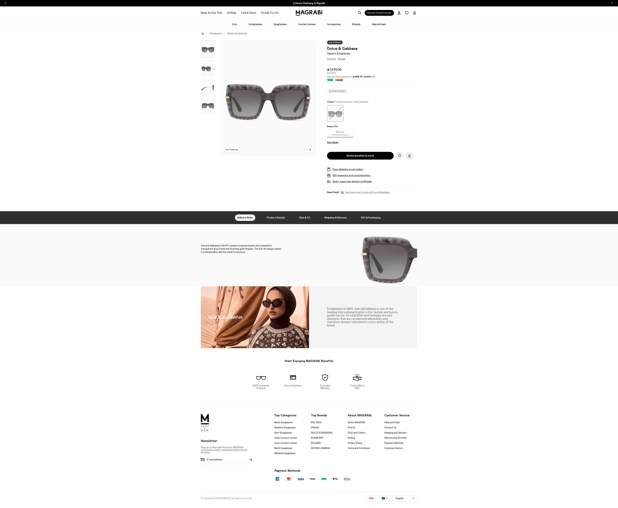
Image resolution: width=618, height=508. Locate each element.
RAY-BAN (316, 422)
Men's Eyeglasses (283, 448)
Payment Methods (393, 443)
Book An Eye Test (211, 12)
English (399, 498)
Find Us (351, 427)
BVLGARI (316, 443)
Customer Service (393, 448)
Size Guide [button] (332, 142)
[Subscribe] (250, 459)
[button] (335, 113)
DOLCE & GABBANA (321, 432)
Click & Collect (339, 91)
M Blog (231, 12)
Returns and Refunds (395, 438)
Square (341, 59)
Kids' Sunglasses (283, 432)
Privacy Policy (355, 443)
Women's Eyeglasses (284, 453)
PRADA (315, 427)
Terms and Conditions (359, 448)
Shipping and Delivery (395, 432)
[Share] (409, 156)
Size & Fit (304, 217)
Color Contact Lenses (285, 443)
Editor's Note (245, 217)
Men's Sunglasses (283, 422)
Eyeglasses (280, 24)
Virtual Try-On (269, 12)
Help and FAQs (392, 422)
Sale (234, 24)
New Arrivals (379, 24)
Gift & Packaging (371, 217)
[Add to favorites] (400, 156)
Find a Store (248, 12)
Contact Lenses (307, 24)
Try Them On (231, 149)
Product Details (276, 217)
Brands (356, 24)
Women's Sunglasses (285, 427)
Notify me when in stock (360, 155)
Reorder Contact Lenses (379, 13)
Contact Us (390, 427)
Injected (331, 59)
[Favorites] (406, 12)
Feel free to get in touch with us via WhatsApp (367, 192)
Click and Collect (356, 432)
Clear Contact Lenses (285, 438)
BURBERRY (317, 438)
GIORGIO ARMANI (320, 448)
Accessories (334, 24)
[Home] (203, 33)
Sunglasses (255, 24)
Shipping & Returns (335, 217)
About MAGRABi (356, 422)
